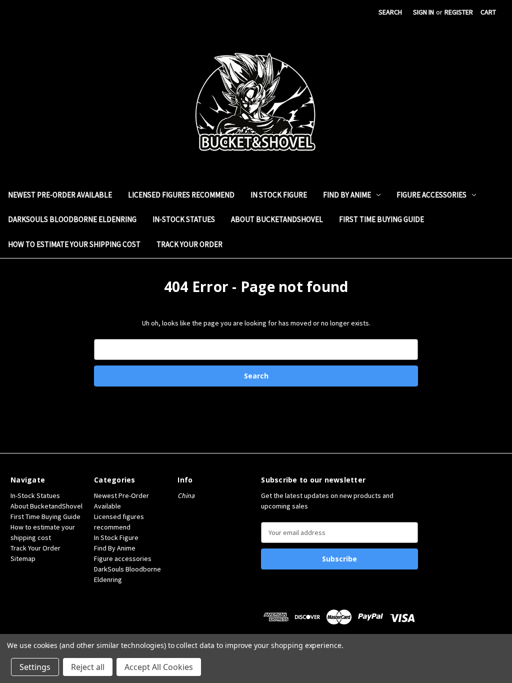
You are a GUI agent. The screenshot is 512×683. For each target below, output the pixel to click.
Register (458, 12)
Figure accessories (431, 195)
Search (390, 12)
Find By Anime (347, 195)
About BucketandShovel (277, 219)
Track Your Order (189, 244)
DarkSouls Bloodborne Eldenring (72, 219)
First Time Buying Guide (381, 219)
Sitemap (23, 558)
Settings (35, 667)
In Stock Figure (278, 195)
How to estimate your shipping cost (74, 244)
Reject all (87, 667)
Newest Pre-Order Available (60, 195)
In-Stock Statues (183, 219)
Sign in (423, 12)
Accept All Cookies (158, 667)
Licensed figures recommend (181, 195)
